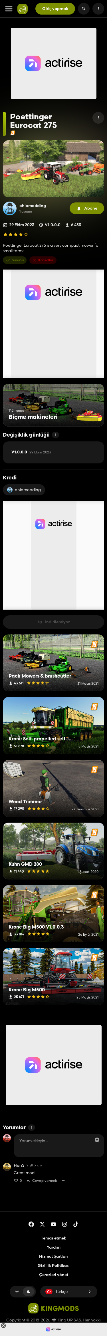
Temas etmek (53, 1238)
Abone (90, 208)
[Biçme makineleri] (89, 416)
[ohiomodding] (10, 208)
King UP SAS (69, 1320)
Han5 (19, 1165)
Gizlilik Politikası (54, 1265)
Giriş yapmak (55, 8)
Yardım (53, 1247)
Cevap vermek (44, 1180)
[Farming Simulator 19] (12, 133)
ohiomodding (32, 205)
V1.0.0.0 (31, 452)
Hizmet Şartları (53, 1256)
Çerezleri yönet (53, 1274)
